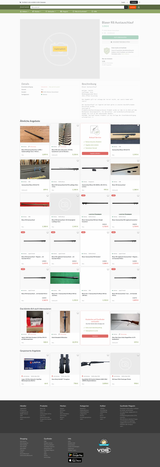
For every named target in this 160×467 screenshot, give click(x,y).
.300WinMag (103, 412)
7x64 (101, 413)
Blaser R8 (42, 408)
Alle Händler (23, 446)
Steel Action (63, 415)
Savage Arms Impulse (45, 419)
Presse (46, 455)
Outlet (21, 452)
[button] (138, 7)
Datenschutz (71, 445)
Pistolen (82, 415)
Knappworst (23, 410)
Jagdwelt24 (23, 408)
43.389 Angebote (106, 65)
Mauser (62, 408)
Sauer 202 (43, 410)
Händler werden (48, 443)
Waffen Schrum (24, 413)
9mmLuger (103, 417)
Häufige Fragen (72, 450)
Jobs (45, 452)
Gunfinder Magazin (49, 450)
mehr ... (22, 419)
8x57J (101, 415)
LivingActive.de (24, 412)
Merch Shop (47, 457)
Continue (133, 2)
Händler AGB (71, 443)
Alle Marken (23, 441)
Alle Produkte (23, 445)
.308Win (102, 408)
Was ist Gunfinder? (81, 11)
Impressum (71, 448)
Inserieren (132, 7)
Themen (22, 450)
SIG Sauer (62, 410)
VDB (103, 61)
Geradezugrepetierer (85, 417)
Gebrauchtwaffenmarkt (26, 455)
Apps (45, 453)
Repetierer (83, 408)
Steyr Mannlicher (64, 413)
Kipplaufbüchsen (84, 410)
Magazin (65, 11)
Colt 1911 (42, 415)
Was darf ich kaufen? (54, 87)
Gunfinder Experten (49, 446)
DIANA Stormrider (45, 417)
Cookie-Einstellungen (73, 446)
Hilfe (95, 11)
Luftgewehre (83, 413)
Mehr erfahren (125, 54)
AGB (69, 441)
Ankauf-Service (48, 448)
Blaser (61, 412)
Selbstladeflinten (84, 412)
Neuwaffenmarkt (24, 453)
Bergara (62, 417)
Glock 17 (42, 412)
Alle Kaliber (23, 448)
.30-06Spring (103, 410)
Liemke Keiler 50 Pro (45, 413)
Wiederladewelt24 (25, 417)
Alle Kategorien (24, 443)
